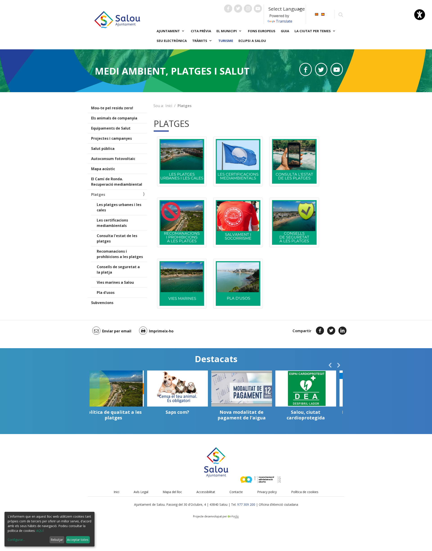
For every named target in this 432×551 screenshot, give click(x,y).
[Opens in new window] (305, 69)
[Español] (322, 14)
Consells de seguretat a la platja (118, 269)
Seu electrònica (172, 40)
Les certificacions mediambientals (112, 223)
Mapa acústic (103, 168)
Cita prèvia (201, 31)
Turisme (225, 40)
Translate (284, 21)
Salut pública (103, 148)
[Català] (316, 14)
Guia (285, 31)
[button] (330, 365)
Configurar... (16, 539)
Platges (98, 194)
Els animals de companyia (114, 118)
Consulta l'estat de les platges (117, 238)
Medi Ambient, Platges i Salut (172, 70)
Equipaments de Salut (110, 128)
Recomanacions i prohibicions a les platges (120, 254)
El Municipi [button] (227, 31)
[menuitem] (316, 13)
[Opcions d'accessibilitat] (419, 14)
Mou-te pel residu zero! (112, 107)
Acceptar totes (77, 539)
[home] (117, 19)
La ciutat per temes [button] (313, 31)
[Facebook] (320, 331)
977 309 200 (246, 504)
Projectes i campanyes (111, 138)
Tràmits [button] (200, 40)
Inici (168, 105)
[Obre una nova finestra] (228, 9)
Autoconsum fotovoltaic (113, 158)
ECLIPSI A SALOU (252, 40)
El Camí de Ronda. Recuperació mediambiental (116, 181)
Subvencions (102, 302)
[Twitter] (331, 331)
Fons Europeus (261, 31)
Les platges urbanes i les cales (119, 207)
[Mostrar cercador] (340, 14)
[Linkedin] (342, 331)
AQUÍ (40, 530)
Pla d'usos (106, 292)
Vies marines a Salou (115, 282)
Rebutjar (57, 539)
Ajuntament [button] (169, 31)
